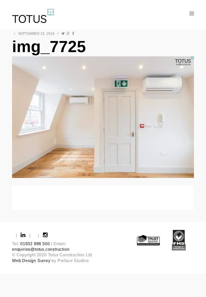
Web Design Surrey (31, 260)
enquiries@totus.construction (40, 249)
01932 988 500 (35, 244)
